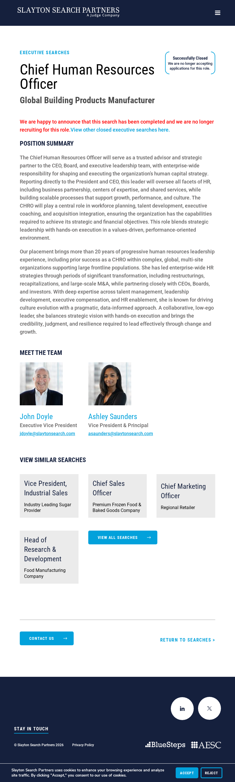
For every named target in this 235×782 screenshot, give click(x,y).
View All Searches (118, 537)
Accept (187, 772)
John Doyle (36, 416)
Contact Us (41, 638)
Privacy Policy (83, 744)
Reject (211, 772)
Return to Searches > (187, 640)
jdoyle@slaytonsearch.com (47, 433)
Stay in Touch (31, 729)
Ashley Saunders (112, 416)
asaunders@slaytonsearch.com (120, 433)
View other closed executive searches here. (120, 129)
